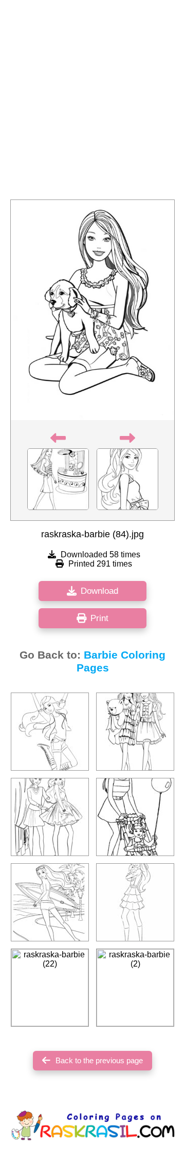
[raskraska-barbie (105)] (50, 817)
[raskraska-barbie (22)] (50, 988)
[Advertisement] (92, 102)
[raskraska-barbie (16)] (50, 732)
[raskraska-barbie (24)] (50, 902)
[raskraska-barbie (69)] (135, 732)
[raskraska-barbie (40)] (135, 902)
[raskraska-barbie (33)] (135, 817)
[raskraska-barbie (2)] (135, 988)
